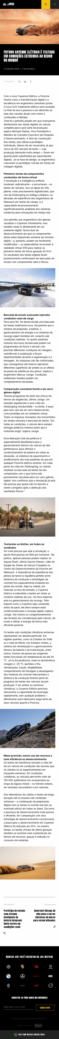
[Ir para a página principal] (8, 4)
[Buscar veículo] (45, 4)
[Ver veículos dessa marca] (8, 967)
